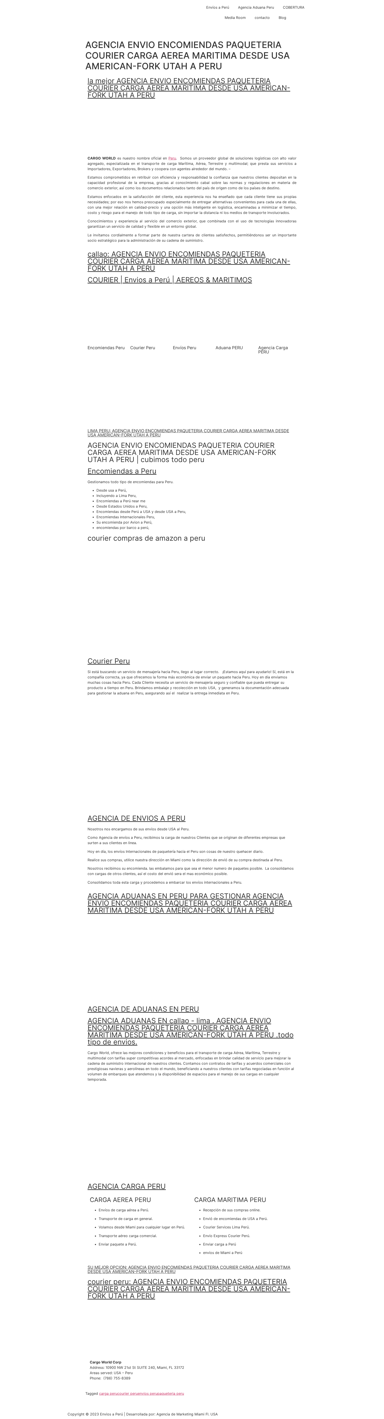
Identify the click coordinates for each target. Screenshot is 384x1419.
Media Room (235, 17)
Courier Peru (109, 661)
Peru (172, 158)
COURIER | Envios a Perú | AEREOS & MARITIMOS (170, 279)
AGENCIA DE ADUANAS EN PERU (143, 1009)
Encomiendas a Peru (122, 471)
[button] (95, 292)
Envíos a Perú (217, 7)
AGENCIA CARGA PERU (127, 1186)
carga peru (108, 1393)
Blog (282, 17)
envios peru (147, 1393)
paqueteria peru (170, 1393)
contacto (262, 17)
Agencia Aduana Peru (256, 7)
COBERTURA (293, 7)
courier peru (127, 1393)
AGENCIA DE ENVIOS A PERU (137, 818)
